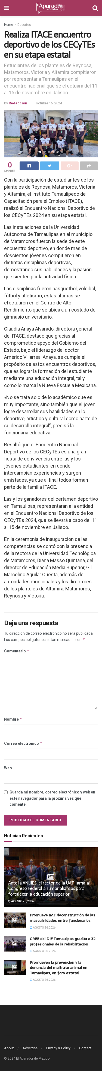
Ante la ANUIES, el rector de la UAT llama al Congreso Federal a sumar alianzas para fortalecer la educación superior (49, 888)
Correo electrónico (23, 743)
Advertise (30, 1048)
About (9, 1048)
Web (8, 768)
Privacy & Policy (58, 1048)
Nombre (13, 719)
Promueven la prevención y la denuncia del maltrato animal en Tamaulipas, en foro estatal (58, 967)
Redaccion (18, 103)
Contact (85, 1048)
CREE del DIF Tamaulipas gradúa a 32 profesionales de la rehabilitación (62, 941)
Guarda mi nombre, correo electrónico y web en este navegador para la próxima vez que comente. (52, 798)
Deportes (24, 25)
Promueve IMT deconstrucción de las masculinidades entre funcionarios (62, 917)
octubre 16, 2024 (49, 103)
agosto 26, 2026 (22, 901)
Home (8, 25)
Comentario (16, 650)
